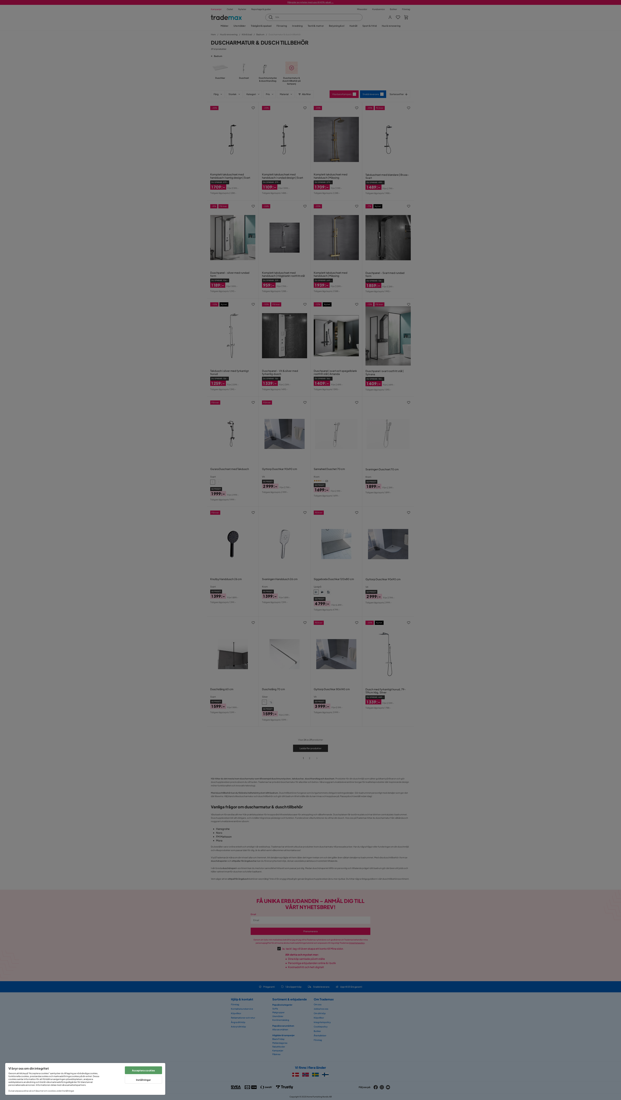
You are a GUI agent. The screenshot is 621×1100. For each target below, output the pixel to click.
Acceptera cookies (143, 1070)
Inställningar (143, 1079)
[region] (85, 1079)
